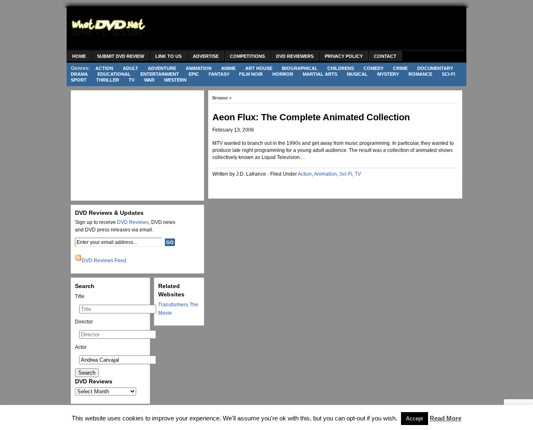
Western (175, 79)
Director (84, 322)
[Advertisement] (310, 29)
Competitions (247, 56)
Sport (79, 79)
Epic (194, 74)
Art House (258, 68)
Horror (282, 74)
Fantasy (219, 74)
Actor (81, 347)
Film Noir (251, 74)
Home (79, 56)
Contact (385, 56)
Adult (130, 68)
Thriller (107, 79)
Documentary (435, 68)
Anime (228, 68)
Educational (114, 74)
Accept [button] (414, 418)
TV (131, 79)
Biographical (300, 68)
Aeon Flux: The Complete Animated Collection (311, 117)
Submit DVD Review (120, 56)
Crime (400, 68)
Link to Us (168, 56)
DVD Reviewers (295, 56)
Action (104, 68)
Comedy (374, 68)
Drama (79, 74)
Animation (199, 68)
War (149, 79)
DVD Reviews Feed (104, 260)
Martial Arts (320, 74)
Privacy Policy (344, 56)
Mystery (388, 74)
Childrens (340, 68)
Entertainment (159, 74)
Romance (420, 74)
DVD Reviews (133, 222)
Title (80, 296)
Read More (445, 418)
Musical (357, 74)
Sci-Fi (448, 74)
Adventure (162, 68)
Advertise (206, 56)
